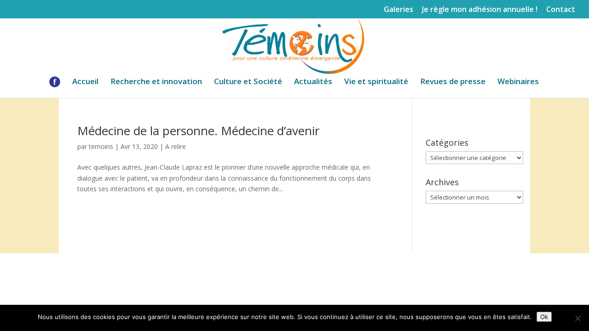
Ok (544, 316)
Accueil (85, 82)
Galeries (398, 10)
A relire (175, 146)
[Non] (577, 318)
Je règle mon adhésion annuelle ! (479, 10)
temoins (101, 146)
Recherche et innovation (156, 82)
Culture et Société (248, 82)
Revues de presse (452, 82)
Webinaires (518, 82)
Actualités (313, 82)
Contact (560, 10)
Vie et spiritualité (376, 82)
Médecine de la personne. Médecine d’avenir (198, 130)
